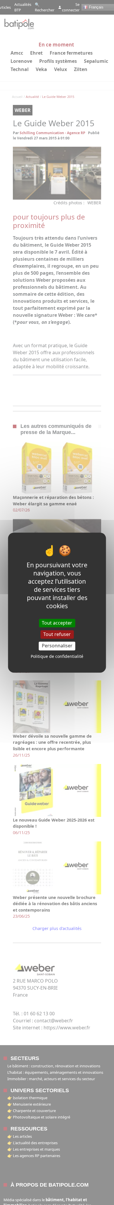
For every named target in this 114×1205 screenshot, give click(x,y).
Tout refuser (57, 634)
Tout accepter (57, 623)
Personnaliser (57, 646)
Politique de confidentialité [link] (57, 656)
